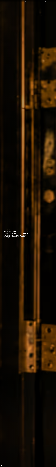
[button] (27, 1)
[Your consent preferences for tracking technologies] (1, 465)
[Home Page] (3, 1)
